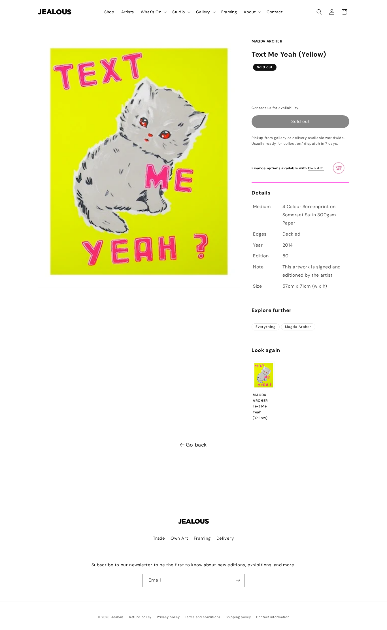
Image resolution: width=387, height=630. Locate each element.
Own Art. (316, 168)
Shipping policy (238, 617)
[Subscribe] (238, 580)
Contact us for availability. (275, 108)
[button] (153, 12)
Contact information (272, 617)
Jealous (117, 617)
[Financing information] (340, 168)
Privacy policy (168, 617)
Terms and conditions (202, 617)
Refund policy (140, 617)
